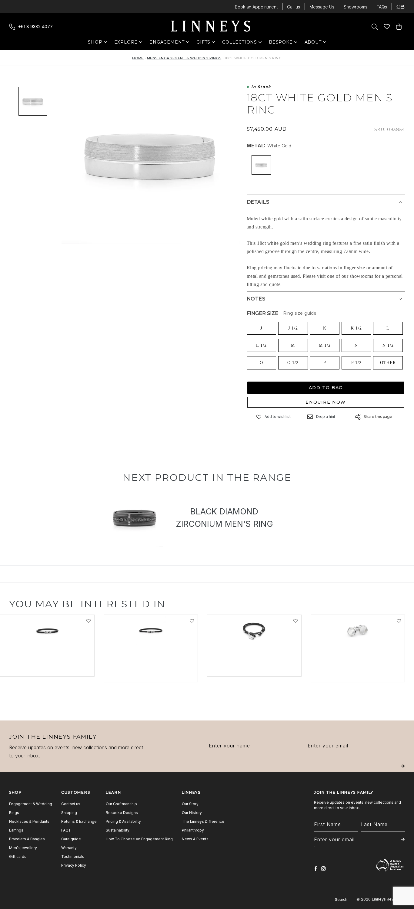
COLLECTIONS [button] (239, 43)
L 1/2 (261, 345)
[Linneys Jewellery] (210, 26)
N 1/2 (388, 345)
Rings (14, 812)
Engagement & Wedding (30, 804)
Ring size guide (300, 313)
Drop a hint (325, 416)
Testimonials (72, 856)
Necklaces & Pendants (29, 821)
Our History (192, 812)
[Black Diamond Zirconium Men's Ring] (134, 519)
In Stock (261, 87)
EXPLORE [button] (126, 43)
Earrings (16, 830)
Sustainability (117, 830)
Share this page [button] (378, 416)
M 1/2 (325, 345)
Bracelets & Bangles (27, 839)
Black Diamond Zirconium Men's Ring (224, 518)
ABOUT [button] (315, 43)
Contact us (70, 804)
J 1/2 (293, 328)
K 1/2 (356, 328)
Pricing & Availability (123, 821)
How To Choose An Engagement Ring (139, 839)
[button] (259, 416)
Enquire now (325, 402)
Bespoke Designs (122, 812)
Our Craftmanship (121, 804)
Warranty (69, 847)
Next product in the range (207, 477)
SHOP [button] (98, 43)
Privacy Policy (73, 865)
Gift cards (17, 856)
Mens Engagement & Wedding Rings (184, 58)
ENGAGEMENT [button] (167, 43)
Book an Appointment (256, 6)
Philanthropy (193, 830)
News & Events (195, 839)
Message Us (321, 6)
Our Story (190, 804)
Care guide (71, 839)
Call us (293, 6)
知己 (400, 6)
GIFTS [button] (206, 43)
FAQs (382, 6)
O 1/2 (293, 362)
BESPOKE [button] (281, 43)
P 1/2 (356, 362)
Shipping (69, 812)
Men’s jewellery (23, 847)
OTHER (388, 362)
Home (137, 58)
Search (341, 899)
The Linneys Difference (203, 821)
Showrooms (355, 6)
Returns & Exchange (79, 821)
